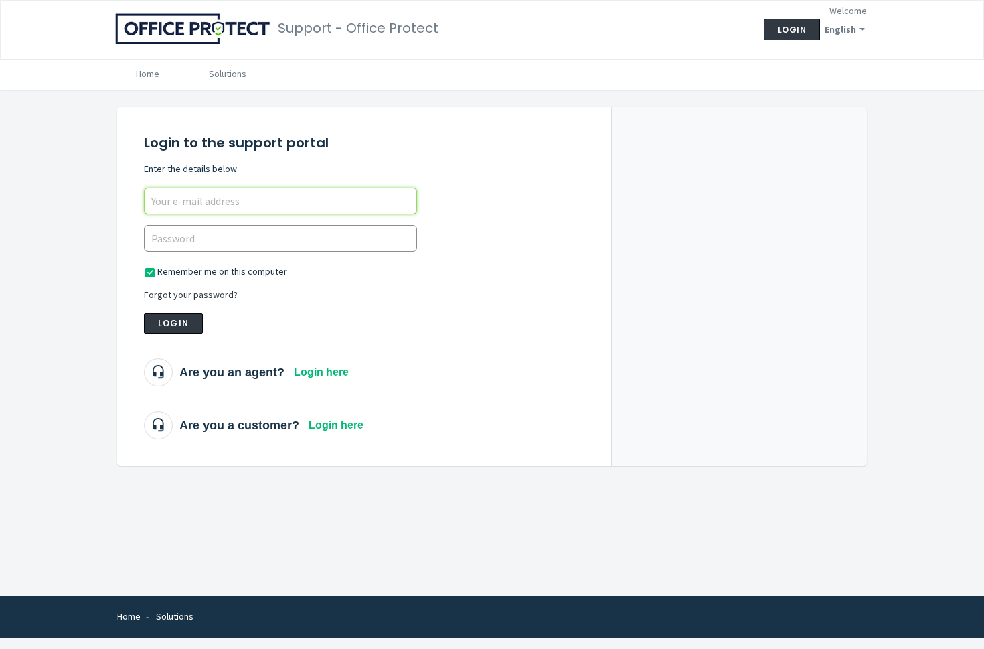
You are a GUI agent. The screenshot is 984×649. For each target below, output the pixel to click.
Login (173, 323)
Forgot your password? (191, 295)
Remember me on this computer (222, 271)
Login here (321, 372)
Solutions (227, 74)
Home (147, 74)
